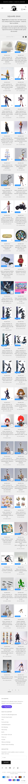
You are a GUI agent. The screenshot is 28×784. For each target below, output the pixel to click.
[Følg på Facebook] (2, 768)
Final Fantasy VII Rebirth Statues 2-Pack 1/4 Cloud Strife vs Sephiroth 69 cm (21, 353)
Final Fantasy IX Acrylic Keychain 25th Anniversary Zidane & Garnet (20, 487)
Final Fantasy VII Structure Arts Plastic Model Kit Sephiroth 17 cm (21, 651)
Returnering (4, 729)
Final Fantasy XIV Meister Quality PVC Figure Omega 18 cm (7, 300)
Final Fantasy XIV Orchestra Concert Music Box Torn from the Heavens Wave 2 (21, 60)
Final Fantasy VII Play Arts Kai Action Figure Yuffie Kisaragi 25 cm (20, 193)
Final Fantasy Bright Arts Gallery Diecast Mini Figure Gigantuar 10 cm (20, 597)
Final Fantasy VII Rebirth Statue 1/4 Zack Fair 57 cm (7, 379)
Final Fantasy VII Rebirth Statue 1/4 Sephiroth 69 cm (21, 325)
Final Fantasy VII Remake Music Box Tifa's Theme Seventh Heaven (7, 60)
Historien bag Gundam (6, 717)
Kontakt (3, 739)
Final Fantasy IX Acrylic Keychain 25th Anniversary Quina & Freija (7, 461)
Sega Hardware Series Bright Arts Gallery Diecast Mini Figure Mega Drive (7, 274)
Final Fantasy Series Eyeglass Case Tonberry (7, 247)
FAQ (2, 719)
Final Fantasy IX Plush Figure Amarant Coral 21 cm (21, 433)
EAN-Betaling (4, 727)
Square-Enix (7, 55)
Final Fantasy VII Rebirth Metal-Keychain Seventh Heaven (7, 193)
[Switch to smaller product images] (26, 36)
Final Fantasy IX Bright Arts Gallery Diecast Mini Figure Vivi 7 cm (7, 86)
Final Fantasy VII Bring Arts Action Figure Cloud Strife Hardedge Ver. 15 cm (7, 407)
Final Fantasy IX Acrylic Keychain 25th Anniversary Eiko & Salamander (7, 487)
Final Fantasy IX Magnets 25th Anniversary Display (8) (7, 514)
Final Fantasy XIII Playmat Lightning (7, 570)
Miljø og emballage (5, 742)
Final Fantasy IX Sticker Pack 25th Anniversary (21, 514)
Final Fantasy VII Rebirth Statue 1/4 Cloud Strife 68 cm (7, 352)
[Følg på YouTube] (10, 768)
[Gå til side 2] (18, 690)
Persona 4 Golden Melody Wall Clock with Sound (20, 247)
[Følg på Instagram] (6, 768)
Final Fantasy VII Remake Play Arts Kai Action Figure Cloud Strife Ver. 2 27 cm (7, 140)
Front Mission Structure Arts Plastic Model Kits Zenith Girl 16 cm (20, 624)
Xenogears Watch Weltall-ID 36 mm (21, 272)
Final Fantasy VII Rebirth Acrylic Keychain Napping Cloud (7, 624)
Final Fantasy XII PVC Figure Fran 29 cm (7, 677)
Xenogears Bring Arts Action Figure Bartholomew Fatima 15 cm (20, 140)
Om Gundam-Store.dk (6, 734)
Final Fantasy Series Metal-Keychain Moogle (21, 167)
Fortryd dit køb (4, 722)
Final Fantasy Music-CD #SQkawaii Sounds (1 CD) (21, 300)
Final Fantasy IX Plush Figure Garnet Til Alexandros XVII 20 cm (7, 434)
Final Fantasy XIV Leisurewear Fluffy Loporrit (7, 167)
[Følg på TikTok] (14, 768)
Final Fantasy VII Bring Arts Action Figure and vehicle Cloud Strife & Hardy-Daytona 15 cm (21, 220)
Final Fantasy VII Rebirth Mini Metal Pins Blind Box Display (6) (7, 597)
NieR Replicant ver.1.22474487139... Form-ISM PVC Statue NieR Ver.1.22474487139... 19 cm (21, 543)
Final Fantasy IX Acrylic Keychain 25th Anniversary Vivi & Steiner (20, 461)
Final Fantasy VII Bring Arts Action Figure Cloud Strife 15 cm (7, 113)
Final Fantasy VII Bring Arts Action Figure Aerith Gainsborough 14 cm (21, 86)
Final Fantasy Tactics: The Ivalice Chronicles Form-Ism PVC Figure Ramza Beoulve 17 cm (20, 680)
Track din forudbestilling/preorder (9, 714)
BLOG (2, 732)
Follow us (3, 737)
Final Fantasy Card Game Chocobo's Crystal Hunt (7, 541)
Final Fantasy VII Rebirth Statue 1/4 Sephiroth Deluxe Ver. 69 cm (7, 326)
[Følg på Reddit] (18, 768)
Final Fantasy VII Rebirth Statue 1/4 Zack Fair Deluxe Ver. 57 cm (21, 380)
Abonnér (6, 762)
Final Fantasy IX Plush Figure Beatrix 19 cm (21, 406)
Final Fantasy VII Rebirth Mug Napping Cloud (21, 571)
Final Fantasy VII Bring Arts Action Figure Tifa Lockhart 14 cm (21, 113)
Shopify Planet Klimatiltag (7, 744)
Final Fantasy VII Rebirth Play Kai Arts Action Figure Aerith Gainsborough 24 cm (7, 220)
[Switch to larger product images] (23, 36)
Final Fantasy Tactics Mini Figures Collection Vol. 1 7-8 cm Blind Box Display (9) (7, 651)
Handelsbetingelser (6, 724)
